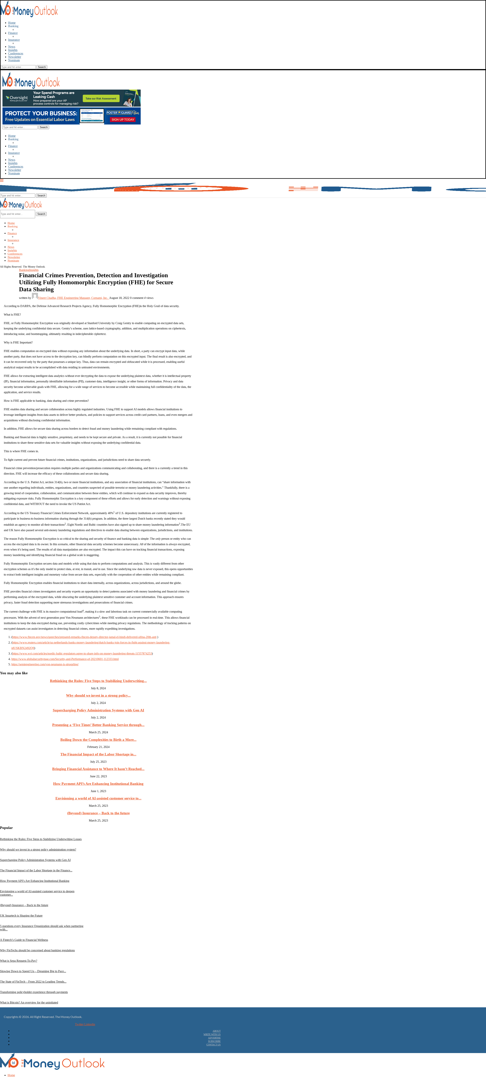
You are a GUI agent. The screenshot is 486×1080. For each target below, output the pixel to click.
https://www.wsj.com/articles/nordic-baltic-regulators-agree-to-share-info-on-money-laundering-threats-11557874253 (82, 653)
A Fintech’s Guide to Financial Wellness (24, 939)
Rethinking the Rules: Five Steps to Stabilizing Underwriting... (98, 681)
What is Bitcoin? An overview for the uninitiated (29, 1002)
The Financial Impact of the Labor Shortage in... (98, 754)
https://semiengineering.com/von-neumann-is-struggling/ (45, 664)
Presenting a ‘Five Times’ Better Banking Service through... (98, 725)
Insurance (14, 39)
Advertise (214, 1038)
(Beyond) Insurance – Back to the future (98, 813)
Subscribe (214, 1041)
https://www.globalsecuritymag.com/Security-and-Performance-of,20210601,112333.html (65, 659)
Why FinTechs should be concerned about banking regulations (37, 950)
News (11, 46)
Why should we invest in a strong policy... (98, 695)
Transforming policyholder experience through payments (34, 992)
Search (41, 214)
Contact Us (213, 1044)
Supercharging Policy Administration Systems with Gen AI (98, 710)
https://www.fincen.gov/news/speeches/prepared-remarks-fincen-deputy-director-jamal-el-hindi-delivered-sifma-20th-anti (84, 637)
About (217, 1031)
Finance (13, 33)
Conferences (15, 53)
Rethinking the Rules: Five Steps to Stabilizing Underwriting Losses (41, 839)
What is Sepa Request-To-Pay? (18, 960)
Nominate (14, 60)
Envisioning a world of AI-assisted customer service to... (98, 798)
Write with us (212, 1034)
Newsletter (14, 56)
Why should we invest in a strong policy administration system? (38, 849)
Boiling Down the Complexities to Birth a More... (98, 740)
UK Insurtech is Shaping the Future (21, 915)
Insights (12, 50)
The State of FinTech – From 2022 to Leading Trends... (33, 981)
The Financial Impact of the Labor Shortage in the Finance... (36, 870)
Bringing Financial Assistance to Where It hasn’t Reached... (98, 769)
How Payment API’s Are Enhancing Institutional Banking (98, 784)
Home (12, 22)
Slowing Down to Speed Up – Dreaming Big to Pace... (33, 971)
